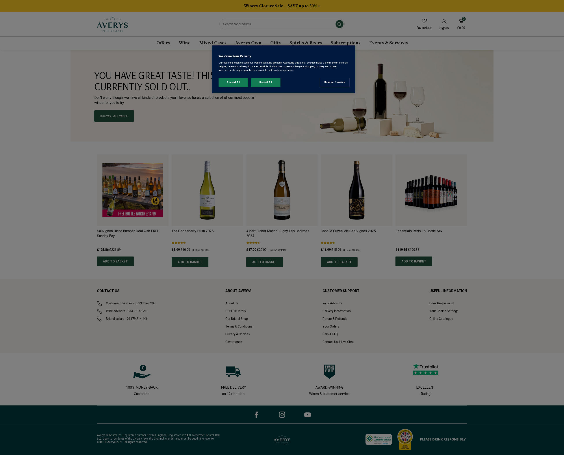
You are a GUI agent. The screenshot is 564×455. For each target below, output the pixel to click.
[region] (283, 69)
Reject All (265, 82)
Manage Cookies (334, 82)
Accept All (233, 82)
